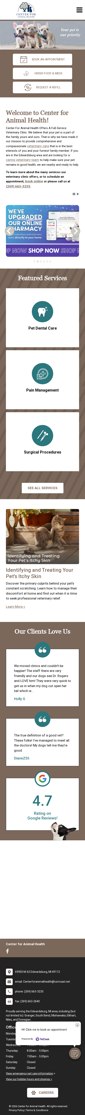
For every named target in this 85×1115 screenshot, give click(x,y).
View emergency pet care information (29, 1073)
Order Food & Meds (48, 73)
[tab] (35, 261)
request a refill (48, 87)
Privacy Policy (16, 1110)
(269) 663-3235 (18, 186)
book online (34, 181)
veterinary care (38, 146)
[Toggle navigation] (79, 9)
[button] (75, 1053)
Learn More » (15, 607)
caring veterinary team (22, 160)
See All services (43, 488)
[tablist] (42, 261)
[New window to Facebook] (8, 952)
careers (46, 1093)
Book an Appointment (48, 59)
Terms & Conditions (37, 1110)
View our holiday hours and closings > (29, 1079)
